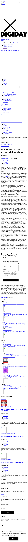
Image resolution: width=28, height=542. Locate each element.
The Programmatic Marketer (9, 94)
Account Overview (7, 46)
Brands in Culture (7, 98)
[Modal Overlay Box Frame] (14, 267)
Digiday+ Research (7, 109)
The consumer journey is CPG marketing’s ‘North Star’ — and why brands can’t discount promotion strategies (14, 325)
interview (8, 176)
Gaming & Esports (7, 99)
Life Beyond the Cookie (8, 96)
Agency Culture (7, 344)
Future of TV (6, 128)
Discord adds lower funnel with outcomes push (11, 122)
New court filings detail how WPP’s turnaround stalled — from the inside (14, 346)
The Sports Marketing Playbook (10, 375)
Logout (5, 48)
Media (4, 124)
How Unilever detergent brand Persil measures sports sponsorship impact (14, 377)
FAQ (4, 45)
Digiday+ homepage (8, 44)
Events (14, 50)
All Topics (5, 102)
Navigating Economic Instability (8, 433)
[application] (14, 535)
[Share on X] (4, 297)
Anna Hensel (5, 158)
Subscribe (3, 39)
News (2, 50)
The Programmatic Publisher (9, 92)
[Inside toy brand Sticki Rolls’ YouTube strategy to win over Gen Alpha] (4, 405)
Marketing (5, 125)
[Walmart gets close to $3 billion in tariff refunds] (4, 432)
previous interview (20, 214)
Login (7, 39)
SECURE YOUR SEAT (6, 144)
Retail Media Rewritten (6, 406)
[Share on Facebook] (2, 297)
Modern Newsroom (7, 100)
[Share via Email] (6, 297)
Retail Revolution (5, 146)
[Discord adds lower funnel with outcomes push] (4, 458)
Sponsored (5, 322)
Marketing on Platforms (8, 95)
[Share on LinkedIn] (1, 297)
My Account (3, 105)
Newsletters (6, 112)
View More (3, 399)
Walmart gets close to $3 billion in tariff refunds (12, 436)
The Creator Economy (8, 354)
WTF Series (6, 110)
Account (2, 494)
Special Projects (7, 108)
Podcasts (10, 50)
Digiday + (6, 50)
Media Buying (6, 127)
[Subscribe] (3, 37)
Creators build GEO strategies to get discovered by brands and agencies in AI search (14, 387)
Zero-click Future (7, 385)
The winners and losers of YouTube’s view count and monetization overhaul (14, 356)
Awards (17, 50)
